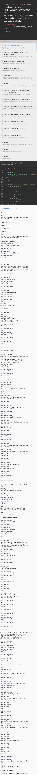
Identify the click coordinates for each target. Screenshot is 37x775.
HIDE (11, 35)
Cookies (3, 228)
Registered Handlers (7, 770)
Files (2, 225)
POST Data (4, 222)
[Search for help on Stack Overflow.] (9, 31)
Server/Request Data (7, 241)
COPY (6, 35)
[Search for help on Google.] (4, 31)
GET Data (3, 213)
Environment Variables (8, 517)
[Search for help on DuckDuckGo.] (7, 31)
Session (3, 232)
